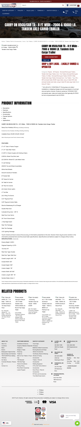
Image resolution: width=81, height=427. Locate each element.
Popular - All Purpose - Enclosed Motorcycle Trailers (61, 72)
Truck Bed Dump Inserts (39, 376)
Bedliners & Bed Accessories (40, 347)
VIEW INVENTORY (51, 57)
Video (4, 118)
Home (3, 41)
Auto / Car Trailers (28, 41)
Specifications (7, 112)
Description (6, 108)
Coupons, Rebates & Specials (24, 345)
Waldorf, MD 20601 (58, 352)
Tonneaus (40, 10)
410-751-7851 (58, 366)
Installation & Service (22, 343)
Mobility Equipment (37, 364)
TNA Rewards (20, 360)
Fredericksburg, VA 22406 (59, 374)
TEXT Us (46, 60)
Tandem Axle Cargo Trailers (49, 74)
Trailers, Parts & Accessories (13, 41)
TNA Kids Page (21, 362)
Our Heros (4, 360)
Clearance (5, 13)
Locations (4, 345)
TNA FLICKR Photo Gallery (8, 355)
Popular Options (7, 116)
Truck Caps (36, 343)
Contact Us (5, 366)
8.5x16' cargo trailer (58, 80)
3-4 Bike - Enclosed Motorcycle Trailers (56, 76)
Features (5, 110)
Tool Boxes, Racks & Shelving (40, 353)
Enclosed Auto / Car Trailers (63, 78)
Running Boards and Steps (40, 349)
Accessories (6, 114)
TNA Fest (4, 357)
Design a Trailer (21, 349)
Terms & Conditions (22, 364)
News (3, 347)
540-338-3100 (71, 345)
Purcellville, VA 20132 (72, 342)
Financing (19, 351)
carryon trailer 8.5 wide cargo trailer (66, 82)
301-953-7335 (58, 345)
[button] (17, 47)
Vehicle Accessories (38, 351)
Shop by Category (8, 10)
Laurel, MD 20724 (58, 342)
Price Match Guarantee (23, 368)
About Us (4, 343)
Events (3, 349)
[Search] (63, 5)
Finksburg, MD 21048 (59, 363)
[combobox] (43, 5)
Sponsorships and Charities (9, 353)
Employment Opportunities (8, 351)
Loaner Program (21, 370)
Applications (6, 120)
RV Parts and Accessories (39, 374)
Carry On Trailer (46, 84)
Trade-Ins (19, 353)
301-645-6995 (58, 356)
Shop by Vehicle (52, 10)
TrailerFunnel (46, 424)
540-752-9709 (58, 377)
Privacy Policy (20, 366)
